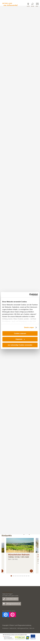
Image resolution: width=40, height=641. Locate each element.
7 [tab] (23, 576)
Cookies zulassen (20, 333)
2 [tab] (13, 576)
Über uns (31, 628)
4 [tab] (17, 576)
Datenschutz (12, 628)
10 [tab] (29, 576)
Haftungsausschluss (23, 628)
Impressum (5, 628)
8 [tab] (25, 576)
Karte (28, 6)
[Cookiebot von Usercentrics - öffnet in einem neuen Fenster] (29, 294)
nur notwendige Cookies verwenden (20, 345)
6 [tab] (21, 576)
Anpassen (19, 339)
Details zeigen (29, 327)
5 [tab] (19, 576)
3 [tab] (15, 576)
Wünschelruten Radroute (19, 555)
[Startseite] (10, 3)
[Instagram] (12, 615)
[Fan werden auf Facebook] (6, 615)
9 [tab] (27, 576)
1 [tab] (11, 576)
